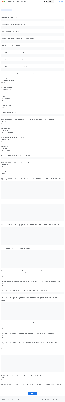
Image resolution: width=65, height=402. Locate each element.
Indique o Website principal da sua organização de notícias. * (13, 52)
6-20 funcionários (6, 126)
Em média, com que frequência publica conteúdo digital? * (13, 94)
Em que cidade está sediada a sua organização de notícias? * (14, 66)
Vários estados (5, 85)
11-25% (3, 169)
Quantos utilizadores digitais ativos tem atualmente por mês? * (14, 137)
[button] (50, 1)
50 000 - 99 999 (5, 141)
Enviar (32, 393)
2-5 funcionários (5, 123)
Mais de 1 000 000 (6, 150)
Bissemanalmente (6, 98)
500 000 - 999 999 (6, 148)
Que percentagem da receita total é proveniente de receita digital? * (15, 162)
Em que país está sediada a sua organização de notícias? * (13, 59)
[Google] (3, 399)
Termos (17, 399)
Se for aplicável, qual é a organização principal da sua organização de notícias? (17, 38)
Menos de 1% (5, 164)
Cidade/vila (4, 78)
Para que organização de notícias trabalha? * (10, 31)
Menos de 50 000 (6, 139)
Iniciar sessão (60, 1)
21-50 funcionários (6, 128)
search (46, 1)
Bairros (3, 76)
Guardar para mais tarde (6, 10)
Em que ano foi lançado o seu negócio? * (9, 112)
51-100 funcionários (6, 130)
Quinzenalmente (5, 103)
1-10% (3, 166)
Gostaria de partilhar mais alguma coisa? (9, 353)
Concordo (4, 388)
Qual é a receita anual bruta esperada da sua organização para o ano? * (16, 155)
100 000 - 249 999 (6, 144)
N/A (3, 107)
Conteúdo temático (6, 89)
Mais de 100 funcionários (7, 132)
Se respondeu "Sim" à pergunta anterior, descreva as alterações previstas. (16, 248)
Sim (3, 274)
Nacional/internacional (7, 87)
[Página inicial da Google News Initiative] (7, 1)
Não (3, 276)
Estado (3, 82)
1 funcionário (5, 121)
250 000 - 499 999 (6, 146)
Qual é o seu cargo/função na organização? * (10, 45)
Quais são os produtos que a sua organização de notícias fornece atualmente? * (18, 202)
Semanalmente (5, 100)
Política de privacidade (11, 399)
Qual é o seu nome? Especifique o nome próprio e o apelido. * (14, 24)
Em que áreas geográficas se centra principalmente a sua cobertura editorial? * (17, 73)
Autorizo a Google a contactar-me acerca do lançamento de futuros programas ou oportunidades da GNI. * (23, 375)
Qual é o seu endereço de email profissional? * (11, 17)
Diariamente (4, 96)
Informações (23, 1)
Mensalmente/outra (6, 105)
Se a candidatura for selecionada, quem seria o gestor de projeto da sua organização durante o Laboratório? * (24, 290)
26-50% (4, 171)
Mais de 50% (5, 173)
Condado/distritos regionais (8, 80)
